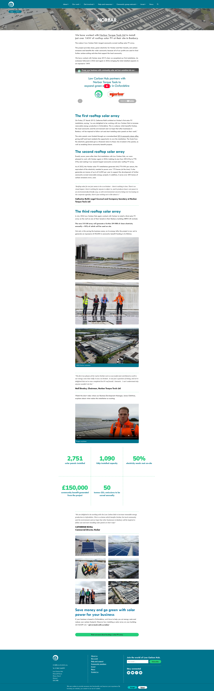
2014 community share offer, (128, 136)
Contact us (94, 672)
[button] (157, 4)
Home (12, 11)
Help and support (97, 661)
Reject (143, 687)
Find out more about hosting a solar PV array (107, 635)
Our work (94, 659)
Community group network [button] (126, 4)
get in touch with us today (99, 625)
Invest (93, 667)
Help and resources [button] (105, 4)
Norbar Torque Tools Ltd (112, 35)
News (151, 4)
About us (94, 656)
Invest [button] (143, 4)
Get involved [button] (88, 4)
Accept (132, 687)
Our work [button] (75, 4)
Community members (98, 664)
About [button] (65, 4)
